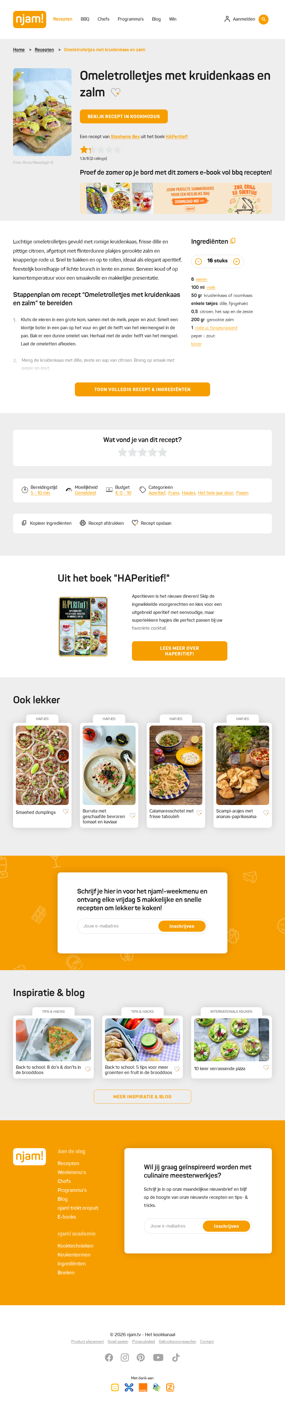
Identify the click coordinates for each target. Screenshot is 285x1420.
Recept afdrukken (106, 523)
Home (19, 50)
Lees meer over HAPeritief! (179, 651)
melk (211, 288)
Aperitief (157, 493)
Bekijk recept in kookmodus (124, 117)
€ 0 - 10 (123, 493)
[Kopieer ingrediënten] (233, 242)
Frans (173, 493)
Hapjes (188, 493)
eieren (201, 279)
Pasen (242, 493)
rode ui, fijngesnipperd (216, 328)
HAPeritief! (177, 137)
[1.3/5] (101, 149)
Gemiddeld (85, 493)
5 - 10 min (40, 493)
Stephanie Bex (125, 137)
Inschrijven (182, 926)
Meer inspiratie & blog (142, 1097)
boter (196, 344)
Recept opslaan (156, 523)
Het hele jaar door (216, 493)
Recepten (44, 50)
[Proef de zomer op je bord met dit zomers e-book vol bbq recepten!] (176, 198)
